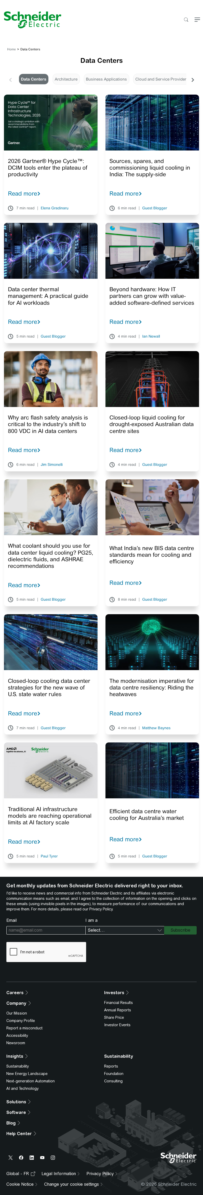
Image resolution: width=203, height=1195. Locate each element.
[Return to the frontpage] (30, 20)
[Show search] (186, 20)
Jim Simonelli (52, 465)
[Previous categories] (10, 79)
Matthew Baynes (156, 728)
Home (11, 49)
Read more (22, 193)
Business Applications (106, 79)
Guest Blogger (154, 208)
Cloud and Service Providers (161, 79)
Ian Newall (151, 336)
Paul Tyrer (49, 856)
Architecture (66, 79)
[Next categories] (192, 79)
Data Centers (33, 79)
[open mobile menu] (197, 20)
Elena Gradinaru (54, 208)
